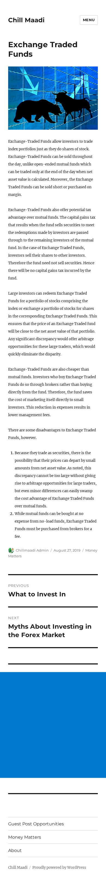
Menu (89, 20)
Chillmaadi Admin (32, 550)
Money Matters (24, 837)
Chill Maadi (26, 20)
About (15, 850)
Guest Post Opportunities (36, 823)
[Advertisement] (53, 725)
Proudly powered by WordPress (59, 867)
